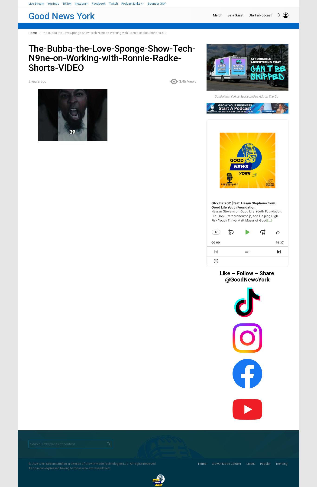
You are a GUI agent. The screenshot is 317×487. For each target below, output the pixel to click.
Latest (250, 463)
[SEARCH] (279, 15)
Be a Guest (235, 15)
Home (202, 463)
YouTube (53, 3)
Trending (282, 463)
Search (108, 445)
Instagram (81, 3)
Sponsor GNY (157, 3)
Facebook (99, 3)
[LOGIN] (285, 15)
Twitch (113, 3)
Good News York (62, 16)
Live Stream (36, 3)
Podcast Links (130, 3)
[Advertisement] (114, 180)
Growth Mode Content (226, 463)
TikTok (67, 3)
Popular (265, 463)
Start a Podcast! (260, 15)
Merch (217, 15)
